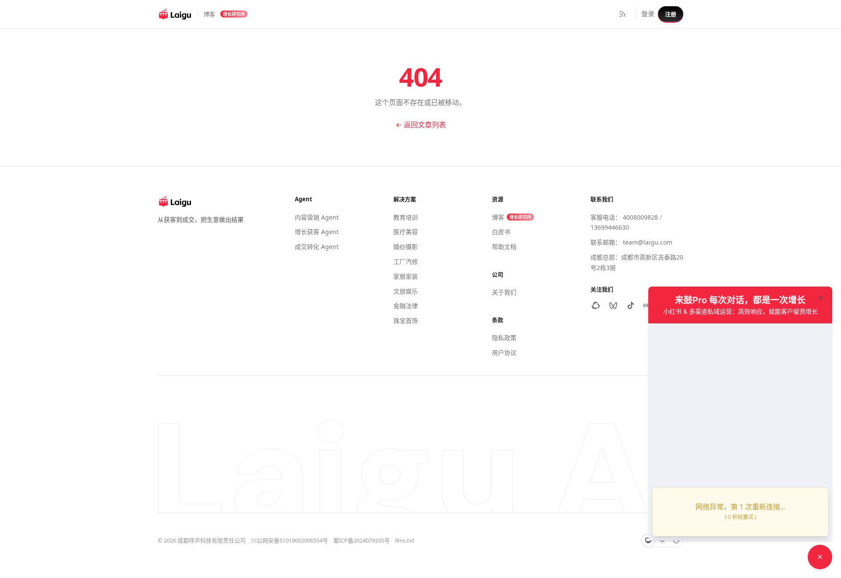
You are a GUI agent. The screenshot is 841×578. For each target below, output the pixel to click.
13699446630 (609, 227)
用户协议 (504, 352)
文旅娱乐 (405, 291)
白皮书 (501, 232)
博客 (209, 14)
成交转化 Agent (317, 246)
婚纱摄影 (405, 246)
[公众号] (595, 305)
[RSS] (622, 14)
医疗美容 (405, 232)
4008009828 (640, 217)
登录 (647, 13)
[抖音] (630, 305)
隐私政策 (504, 337)
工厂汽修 (405, 261)
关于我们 (504, 292)
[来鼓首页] (175, 14)
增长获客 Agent (317, 232)
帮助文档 (504, 246)
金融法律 (405, 305)
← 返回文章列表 (421, 125)
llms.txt (404, 540)
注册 (670, 14)
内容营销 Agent (317, 217)
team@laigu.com (647, 242)
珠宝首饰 (405, 320)
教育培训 (405, 217)
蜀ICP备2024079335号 (361, 540)
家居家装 (405, 276)
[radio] (648, 540)
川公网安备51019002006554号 (289, 540)
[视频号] (613, 305)
